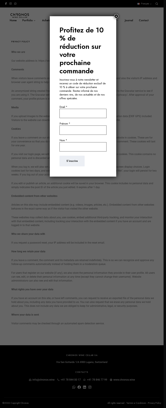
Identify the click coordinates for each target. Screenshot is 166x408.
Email (63, 107)
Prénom (64, 124)
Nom (63, 140)
